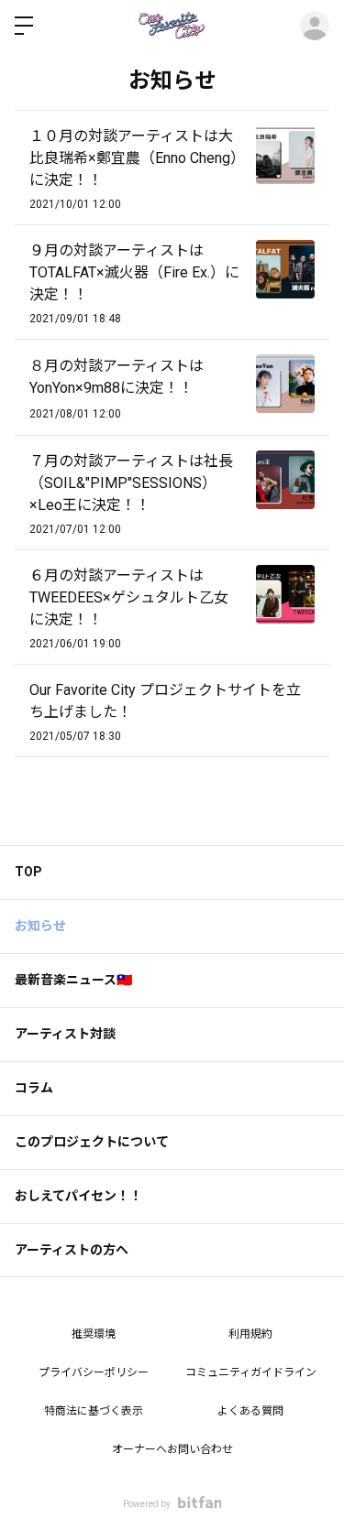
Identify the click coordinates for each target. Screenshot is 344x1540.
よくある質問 (250, 1410)
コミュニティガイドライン (250, 1372)
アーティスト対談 (65, 1033)
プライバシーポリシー (94, 1372)
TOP (28, 871)
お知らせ (40, 925)
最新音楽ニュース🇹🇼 (73, 979)
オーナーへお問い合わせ (172, 1449)
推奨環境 (94, 1334)
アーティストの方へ (71, 1249)
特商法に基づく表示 (93, 1410)
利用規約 (250, 1334)
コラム (34, 1087)
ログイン (314, 25)
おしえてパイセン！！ (78, 1195)
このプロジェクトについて (92, 1141)
